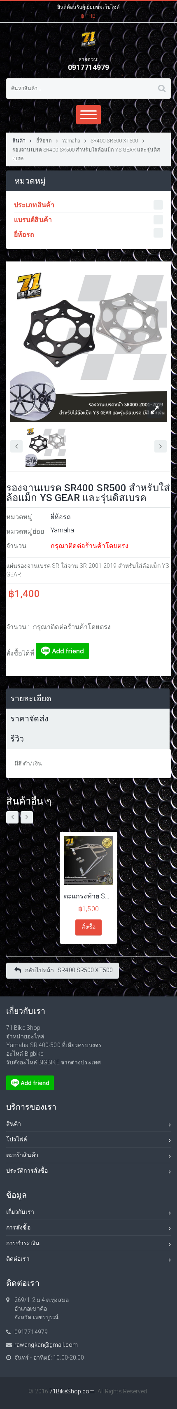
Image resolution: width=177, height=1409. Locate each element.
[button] (88, 10)
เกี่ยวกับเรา (20, 1211)
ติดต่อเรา (18, 1258)
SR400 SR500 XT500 (114, 141)
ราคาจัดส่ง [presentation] (29, 718)
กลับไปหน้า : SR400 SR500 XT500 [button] (69, 970)
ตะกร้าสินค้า (22, 1155)
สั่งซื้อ (88, 927)
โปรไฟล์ (17, 1139)
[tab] (88, 698)
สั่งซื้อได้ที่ (21, 653)
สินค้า (19, 141)
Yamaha (71, 141)
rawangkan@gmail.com (46, 1344)
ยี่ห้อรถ (44, 141)
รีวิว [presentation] (17, 739)
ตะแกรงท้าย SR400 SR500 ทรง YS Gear (88, 896)
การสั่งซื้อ (18, 1227)
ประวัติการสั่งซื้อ (27, 1170)
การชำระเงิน (23, 1243)
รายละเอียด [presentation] (30, 698)
